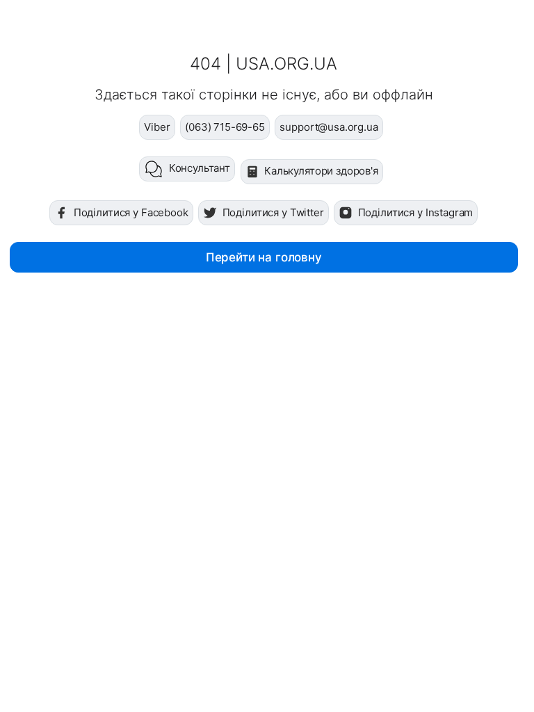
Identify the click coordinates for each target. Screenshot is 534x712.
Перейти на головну (264, 257)
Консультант (199, 168)
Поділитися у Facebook (131, 212)
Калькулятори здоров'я (321, 170)
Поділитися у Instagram (416, 212)
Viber (157, 127)
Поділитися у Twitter (273, 212)
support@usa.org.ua (329, 127)
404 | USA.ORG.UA (263, 64)
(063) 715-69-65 (225, 127)
